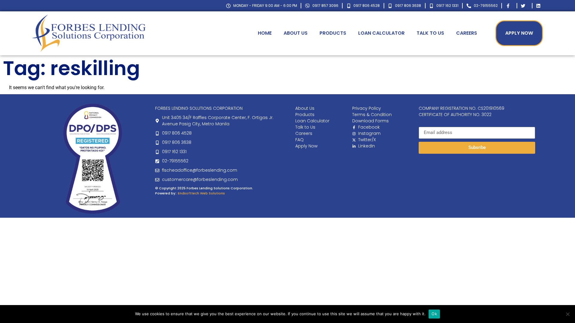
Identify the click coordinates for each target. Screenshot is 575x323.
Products (333, 33)
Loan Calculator (381, 33)
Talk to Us (430, 33)
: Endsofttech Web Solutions (200, 193)
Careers (466, 33)
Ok (434, 313)
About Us (296, 33)
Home (265, 33)
